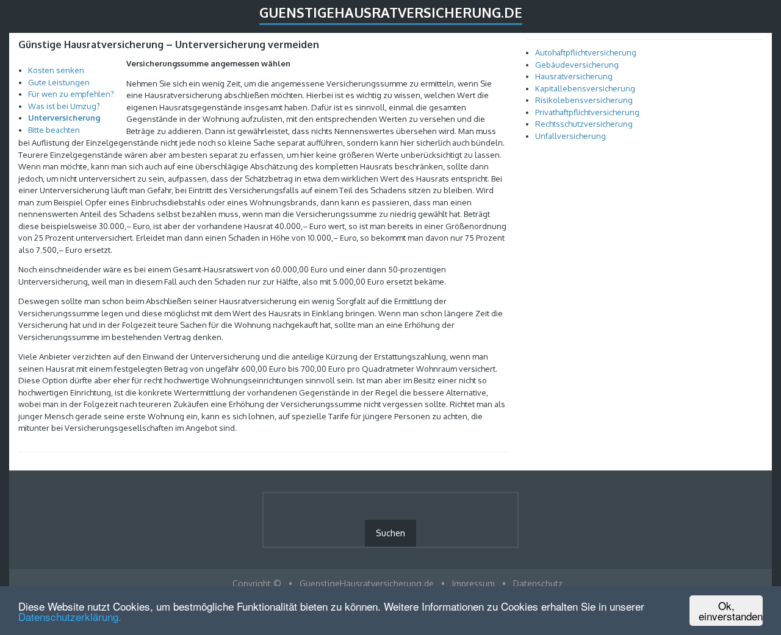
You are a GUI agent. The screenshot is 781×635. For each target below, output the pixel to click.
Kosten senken (56, 70)
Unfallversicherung (570, 136)
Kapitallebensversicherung (585, 88)
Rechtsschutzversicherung (584, 124)
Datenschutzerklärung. (69, 616)
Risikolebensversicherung (584, 100)
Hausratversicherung (574, 76)
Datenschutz (538, 583)
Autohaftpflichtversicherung (585, 52)
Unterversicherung (64, 117)
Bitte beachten (54, 130)
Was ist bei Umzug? (64, 106)
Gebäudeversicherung (577, 64)
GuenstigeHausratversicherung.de (390, 12)
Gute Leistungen (59, 82)
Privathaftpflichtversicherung (587, 112)
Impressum (473, 583)
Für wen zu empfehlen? (71, 94)
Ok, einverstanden (731, 610)
